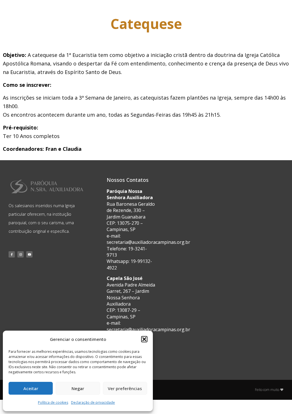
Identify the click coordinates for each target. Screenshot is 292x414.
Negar (78, 388)
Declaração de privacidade (93, 402)
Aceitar (30, 388)
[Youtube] (29, 254)
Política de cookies (53, 402)
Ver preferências (125, 388)
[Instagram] (20, 254)
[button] (144, 339)
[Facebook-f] (12, 254)
